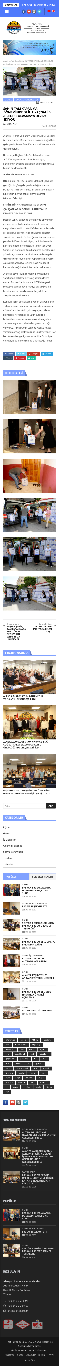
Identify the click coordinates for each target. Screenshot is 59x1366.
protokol (29, 1077)
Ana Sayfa (8, 61)
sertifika (9, 1082)
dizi (22, 1049)
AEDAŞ (35, 1040)
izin (28, 1063)
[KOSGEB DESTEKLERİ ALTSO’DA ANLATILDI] (11, 960)
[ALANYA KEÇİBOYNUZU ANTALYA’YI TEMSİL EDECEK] (11, 977)
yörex (15, 1087)
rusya (41, 1077)
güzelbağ (24, 1058)
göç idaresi (44, 1054)
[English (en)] (53, 11)
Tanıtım (7, 858)
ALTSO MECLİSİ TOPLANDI (37, 1010)
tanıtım (21, 1082)
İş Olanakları (9, 840)
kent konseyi (22, 1068)
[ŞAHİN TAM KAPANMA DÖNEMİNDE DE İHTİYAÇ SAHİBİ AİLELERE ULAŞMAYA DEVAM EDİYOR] (29, 397)
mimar (33, 1073)
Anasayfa (9, 1355)
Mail (32, 358)
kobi (35, 1068)
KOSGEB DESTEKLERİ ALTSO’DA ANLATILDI (34, 960)
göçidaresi (10, 1058)
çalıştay (27, 1087)
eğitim (43, 1049)
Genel (17, 61)
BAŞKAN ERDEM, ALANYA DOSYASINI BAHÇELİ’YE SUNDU (36, 890)
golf (32, 1054)
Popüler (11, 876)
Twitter (22, 354)
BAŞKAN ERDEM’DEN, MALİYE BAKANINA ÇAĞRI (38, 943)
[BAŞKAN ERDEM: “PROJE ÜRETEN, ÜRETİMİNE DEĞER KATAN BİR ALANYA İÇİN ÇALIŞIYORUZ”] (29, 771)
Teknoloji (8, 864)
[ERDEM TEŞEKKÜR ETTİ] (11, 908)
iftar (7, 1063)
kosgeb (46, 1068)
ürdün (49, 1087)
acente (23, 1040)
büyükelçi (36, 1044)
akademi (47, 1040)
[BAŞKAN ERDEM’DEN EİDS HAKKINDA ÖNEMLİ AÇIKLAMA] (11, 994)
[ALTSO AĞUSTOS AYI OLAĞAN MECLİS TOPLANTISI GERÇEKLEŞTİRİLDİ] (29, 677)
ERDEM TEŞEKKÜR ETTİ (35, 906)
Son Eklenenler (42, 876)
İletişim (41, 1355)
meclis (21, 1073)
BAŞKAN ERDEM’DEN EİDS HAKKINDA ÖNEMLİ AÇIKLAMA (36, 994)
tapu (32, 1082)
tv (6, 1087)
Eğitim (6, 828)
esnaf (31, 1049)
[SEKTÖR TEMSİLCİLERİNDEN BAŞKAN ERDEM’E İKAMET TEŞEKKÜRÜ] (11, 925)
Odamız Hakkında (12, 846)
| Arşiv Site (29, 1360)
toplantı (43, 1082)
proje (17, 1077)
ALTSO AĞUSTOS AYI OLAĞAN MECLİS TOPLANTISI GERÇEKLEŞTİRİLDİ (23, 698)
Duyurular (31, 1355)
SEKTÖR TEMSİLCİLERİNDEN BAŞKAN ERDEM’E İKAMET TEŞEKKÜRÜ (38, 925)
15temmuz (10, 1040)
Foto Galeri (46, 103)
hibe (45, 1058)
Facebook (10, 354)
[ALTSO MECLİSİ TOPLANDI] (11, 1013)
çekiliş (38, 1087)
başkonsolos (20, 1044)
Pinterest (21, 358)
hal (35, 1058)
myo (8, 1077)
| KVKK (51, 1355)
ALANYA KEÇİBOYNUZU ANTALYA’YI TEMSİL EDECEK (38, 977)
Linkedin (47, 354)
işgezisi (39, 1063)
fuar (7, 1054)
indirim (18, 1063)
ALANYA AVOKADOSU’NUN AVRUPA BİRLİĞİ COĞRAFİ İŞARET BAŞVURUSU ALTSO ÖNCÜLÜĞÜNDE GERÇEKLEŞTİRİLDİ (25, 744)
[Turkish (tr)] (49, 11)
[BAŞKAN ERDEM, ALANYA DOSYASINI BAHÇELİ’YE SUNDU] (11, 890)
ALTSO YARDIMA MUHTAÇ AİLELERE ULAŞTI (42, 628)
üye (7, 1092)
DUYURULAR (11, 4)
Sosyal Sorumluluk (27, 100)
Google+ (35, 354)
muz (43, 1073)
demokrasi (10, 1049)
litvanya (9, 1073)
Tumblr (9, 358)
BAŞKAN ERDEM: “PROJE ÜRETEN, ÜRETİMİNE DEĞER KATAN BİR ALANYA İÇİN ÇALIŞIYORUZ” (27, 792)
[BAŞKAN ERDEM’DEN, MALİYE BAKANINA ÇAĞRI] (11, 944)
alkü (8, 1044)
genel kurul (20, 1054)
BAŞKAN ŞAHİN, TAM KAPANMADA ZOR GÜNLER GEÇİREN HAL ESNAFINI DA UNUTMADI (16, 632)
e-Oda (20, 1355)
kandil (8, 1068)
